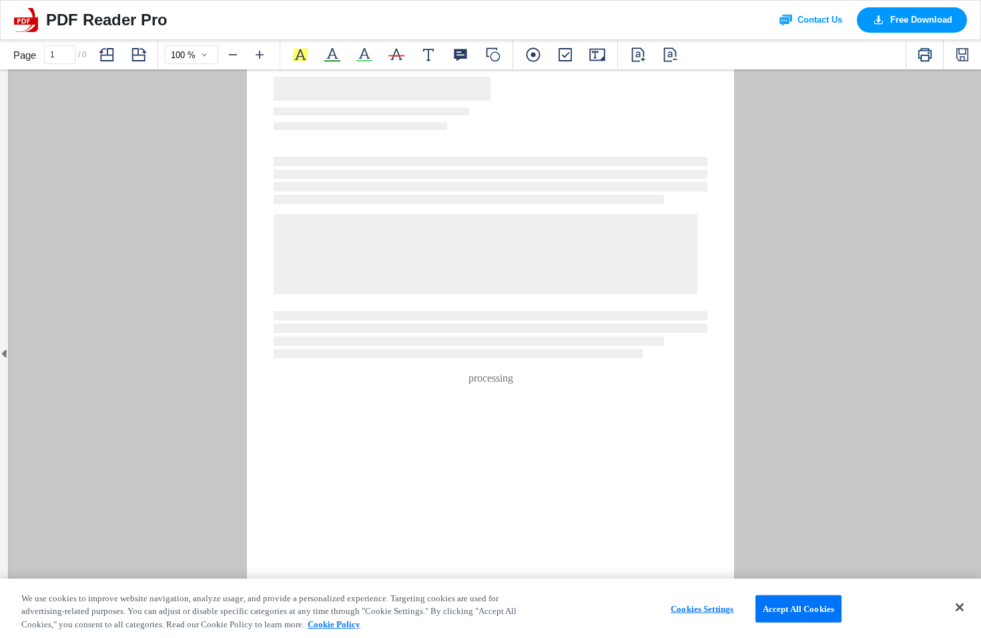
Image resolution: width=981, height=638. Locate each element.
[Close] (959, 607)
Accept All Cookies (798, 608)
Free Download (921, 20)
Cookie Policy (334, 624)
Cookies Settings (702, 608)
